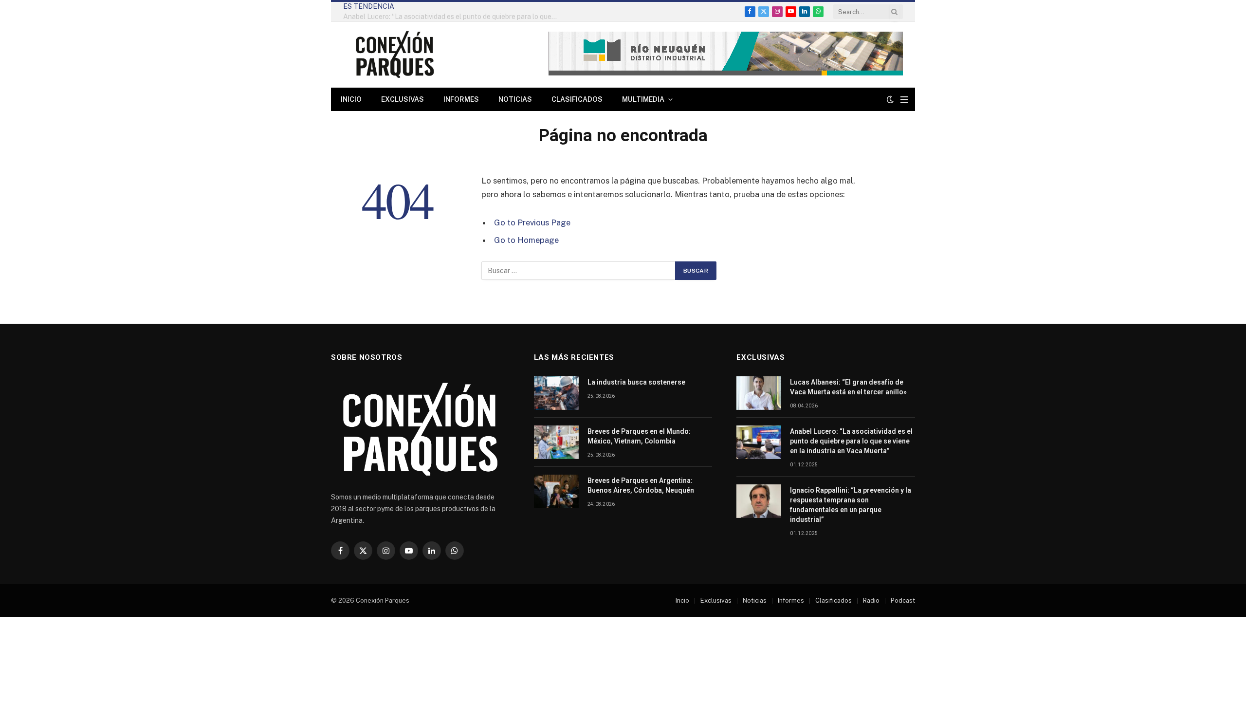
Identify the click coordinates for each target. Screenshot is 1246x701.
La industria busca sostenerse (636, 382)
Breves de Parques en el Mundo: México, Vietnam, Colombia (639, 436)
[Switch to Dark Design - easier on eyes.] (890, 99)
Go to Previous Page (532, 222)
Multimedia (643, 99)
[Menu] (904, 100)
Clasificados (577, 99)
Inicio (351, 99)
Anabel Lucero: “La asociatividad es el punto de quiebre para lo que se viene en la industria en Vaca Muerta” (452, 16)
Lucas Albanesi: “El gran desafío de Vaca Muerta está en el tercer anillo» (848, 387)
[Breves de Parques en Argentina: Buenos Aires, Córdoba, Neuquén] (556, 491)
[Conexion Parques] (394, 55)
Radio (871, 600)
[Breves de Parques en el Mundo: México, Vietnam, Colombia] (556, 442)
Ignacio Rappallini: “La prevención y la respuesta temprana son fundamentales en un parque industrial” (850, 504)
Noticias (515, 99)
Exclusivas (402, 99)
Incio (682, 600)
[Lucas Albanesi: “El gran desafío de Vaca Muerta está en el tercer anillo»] (758, 393)
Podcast (903, 600)
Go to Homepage (526, 240)
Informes (461, 99)
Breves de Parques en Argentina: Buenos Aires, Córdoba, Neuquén (640, 485)
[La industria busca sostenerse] (556, 393)
